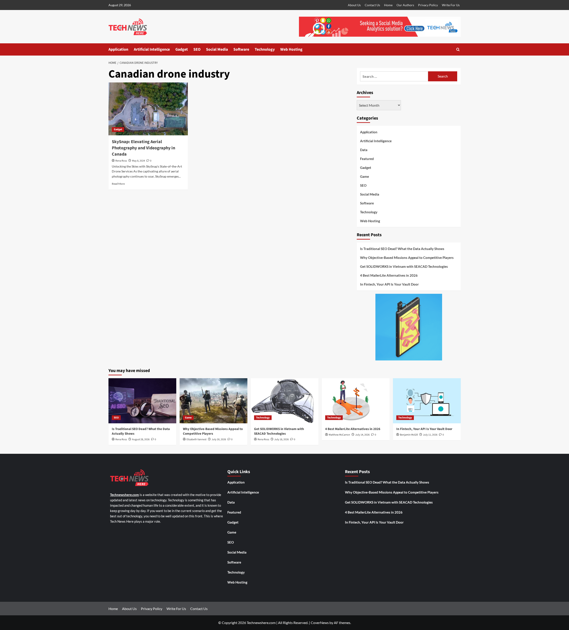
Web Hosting (291, 49)
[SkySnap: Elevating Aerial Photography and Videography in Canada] (148, 108)
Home (388, 5)
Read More (118, 183)
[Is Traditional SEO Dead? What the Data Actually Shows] (142, 400)
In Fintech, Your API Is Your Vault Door (389, 284)
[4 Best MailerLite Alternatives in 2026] (356, 400)
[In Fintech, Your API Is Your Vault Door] (427, 400)
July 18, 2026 (281, 439)
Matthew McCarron (339, 435)
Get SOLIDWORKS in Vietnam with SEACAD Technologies (404, 266)
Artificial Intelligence (152, 49)
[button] (458, 49)
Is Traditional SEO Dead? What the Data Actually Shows (402, 249)
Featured (367, 159)
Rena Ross (121, 161)
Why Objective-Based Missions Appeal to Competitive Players (407, 258)
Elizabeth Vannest (196, 439)
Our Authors (405, 5)
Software (241, 49)
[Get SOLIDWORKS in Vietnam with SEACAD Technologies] (285, 400)
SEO (196, 49)
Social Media (217, 49)
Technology (265, 49)
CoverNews (320, 622)
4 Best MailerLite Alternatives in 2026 (389, 275)
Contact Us (372, 5)
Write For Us (451, 5)
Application (118, 49)
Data (363, 150)
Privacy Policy (428, 5)
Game (364, 176)
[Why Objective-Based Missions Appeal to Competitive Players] (213, 400)
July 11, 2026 (430, 435)
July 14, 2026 (362, 435)
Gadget (181, 49)
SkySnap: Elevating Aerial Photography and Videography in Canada (143, 148)
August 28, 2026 (141, 439)
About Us (354, 5)
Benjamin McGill (409, 435)
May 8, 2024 (138, 161)
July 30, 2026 (219, 439)
